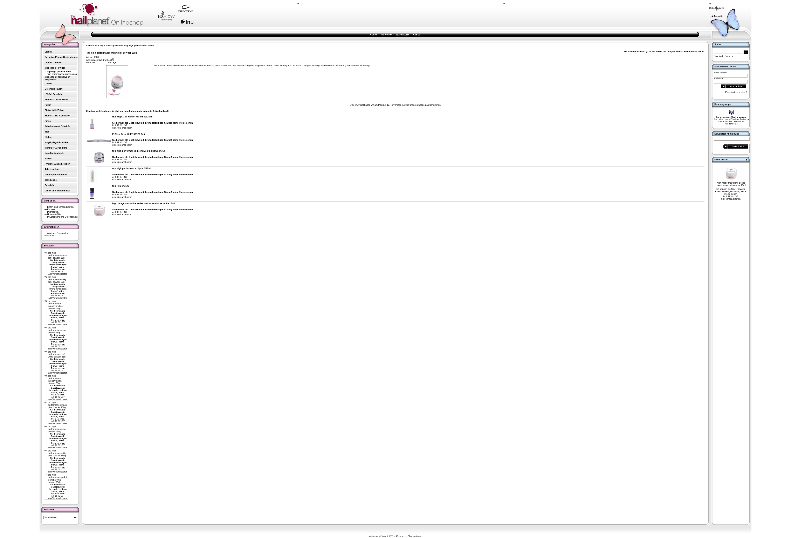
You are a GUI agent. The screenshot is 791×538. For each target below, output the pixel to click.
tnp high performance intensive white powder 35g (55, 305)
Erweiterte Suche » (723, 56)
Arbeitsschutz (52, 169)
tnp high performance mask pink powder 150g (57, 405)
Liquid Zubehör (53, 62)
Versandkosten (59, 274)
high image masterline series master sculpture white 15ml (143, 203)
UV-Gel (48, 83)
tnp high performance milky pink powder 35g (57, 279)
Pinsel (48, 121)
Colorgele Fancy (53, 89)
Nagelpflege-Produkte (56, 142)
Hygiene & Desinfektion (57, 164)
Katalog (100, 46)
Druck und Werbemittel (57, 190)
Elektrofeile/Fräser (54, 110)
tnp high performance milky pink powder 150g (57, 453)
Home (373, 34)
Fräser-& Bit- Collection (57, 115)
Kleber (48, 137)
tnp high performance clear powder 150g (57, 429)
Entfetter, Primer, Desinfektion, (61, 57)
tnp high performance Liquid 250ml (131, 168)
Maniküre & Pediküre (56, 148)
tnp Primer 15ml (120, 186)
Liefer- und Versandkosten (60, 207)
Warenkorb (402, 34)
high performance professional (62, 74)
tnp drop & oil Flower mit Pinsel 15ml (132, 116)
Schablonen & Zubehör (57, 126)
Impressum (53, 212)
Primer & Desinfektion (56, 99)
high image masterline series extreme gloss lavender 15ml (731, 184)
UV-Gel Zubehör (53, 94)
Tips (47, 131)
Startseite (89, 46)
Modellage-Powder (114, 46)
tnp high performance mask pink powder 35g (57, 255)
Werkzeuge (51, 180)
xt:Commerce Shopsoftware (408, 536)
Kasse (416, 34)
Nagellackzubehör (54, 153)
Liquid (48, 51)
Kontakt (51, 209)
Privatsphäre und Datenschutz (62, 217)
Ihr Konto (386, 34)
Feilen (48, 105)
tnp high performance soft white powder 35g (57, 354)
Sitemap (51, 235)
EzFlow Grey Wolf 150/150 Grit (128, 134)
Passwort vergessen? (736, 92)
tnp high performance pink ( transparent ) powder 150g (57, 478)
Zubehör (49, 185)
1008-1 (151, 46)
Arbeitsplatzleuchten (56, 174)
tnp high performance (135, 46)
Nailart (48, 158)
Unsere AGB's (54, 214)
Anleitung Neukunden (57, 233)
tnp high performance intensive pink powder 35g (55, 379)
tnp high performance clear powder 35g (57, 330)
